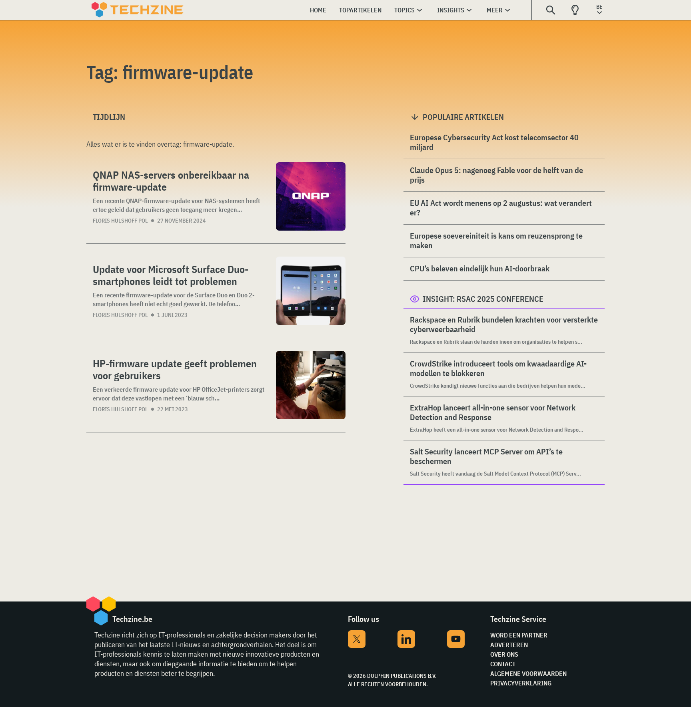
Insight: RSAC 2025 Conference (483, 298)
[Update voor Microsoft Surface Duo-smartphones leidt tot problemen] (311, 291)
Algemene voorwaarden (528, 673)
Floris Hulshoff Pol (120, 220)
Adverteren (509, 645)
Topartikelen (360, 10)
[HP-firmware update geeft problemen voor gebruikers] (311, 385)
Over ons (504, 654)
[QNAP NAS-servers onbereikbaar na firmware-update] (311, 196)
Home (318, 10)
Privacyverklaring (520, 683)
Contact (502, 664)
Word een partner (518, 635)
